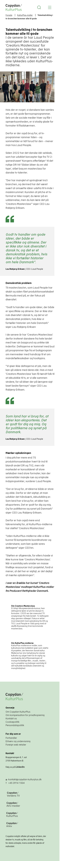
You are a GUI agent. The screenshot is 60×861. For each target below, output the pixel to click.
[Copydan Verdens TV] (25, 797)
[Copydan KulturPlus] (25, 817)
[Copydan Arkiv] (25, 827)
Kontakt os (11, 718)
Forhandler (11, 738)
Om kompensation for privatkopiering (25, 715)
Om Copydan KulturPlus (18, 711)
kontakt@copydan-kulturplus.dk (25, 779)
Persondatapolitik (15, 725)
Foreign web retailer (16, 744)
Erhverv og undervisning (18, 741)
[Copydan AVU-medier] (25, 807)
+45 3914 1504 (16, 783)
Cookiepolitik (12, 722)
